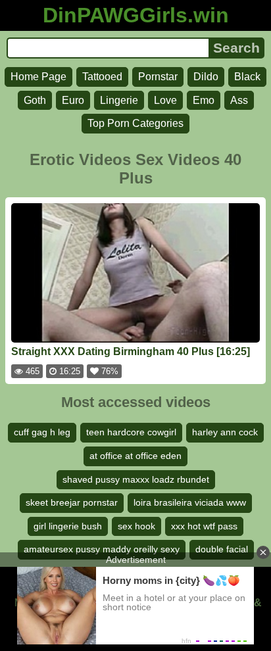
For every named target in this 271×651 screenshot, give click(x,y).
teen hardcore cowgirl (131, 432)
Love (165, 100)
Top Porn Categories (135, 123)
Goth (35, 100)
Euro (73, 100)
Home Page (38, 76)
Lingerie (119, 100)
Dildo (205, 76)
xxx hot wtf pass (204, 526)
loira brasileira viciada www (190, 502)
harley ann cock (225, 432)
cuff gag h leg (42, 432)
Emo (203, 100)
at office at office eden (135, 455)
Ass (239, 100)
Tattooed (102, 76)
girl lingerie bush (68, 526)
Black (247, 76)
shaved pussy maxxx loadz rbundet (135, 479)
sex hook (136, 526)
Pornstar (158, 76)
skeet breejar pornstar (72, 502)
